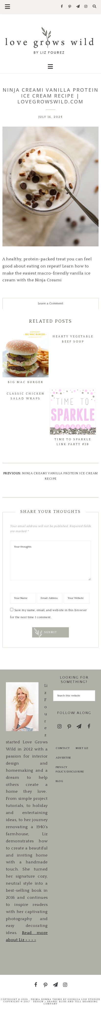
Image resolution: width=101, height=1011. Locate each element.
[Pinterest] (70, 7)
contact (63, 748)
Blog (59, 781)
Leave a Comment (50, 303)
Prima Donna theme (46, 999)
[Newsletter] (78, 6)
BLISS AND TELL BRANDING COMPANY (71, 1002)
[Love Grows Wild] (50, 40)
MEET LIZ (82, 748)
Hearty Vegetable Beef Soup (72, 339)
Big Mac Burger (25, 382)
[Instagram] (86, 6)
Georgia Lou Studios (84, 999)
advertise (63, 757)
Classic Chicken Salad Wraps (25, 396)
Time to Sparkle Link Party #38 (72, 442)
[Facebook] (62, 6)
